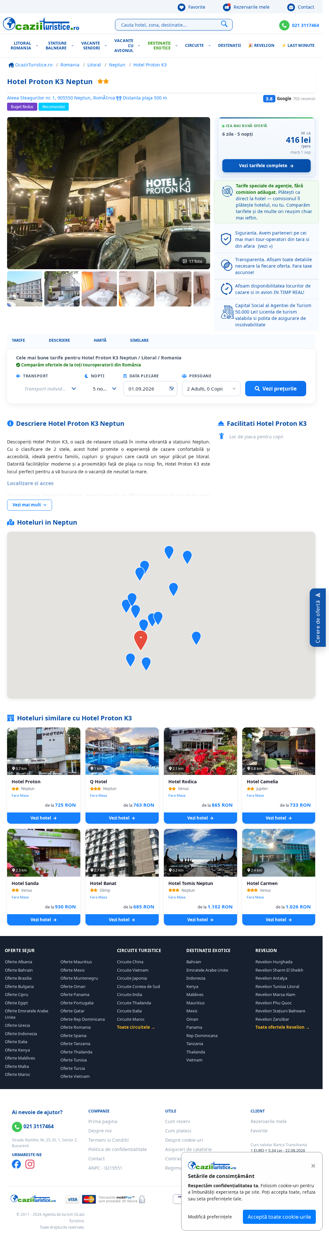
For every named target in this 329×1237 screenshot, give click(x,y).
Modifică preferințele (210, 1217)
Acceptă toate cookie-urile (279, 1216)
